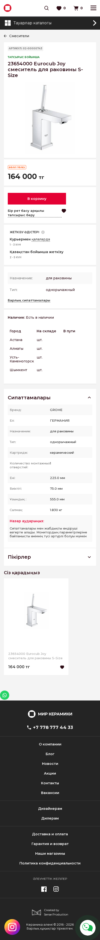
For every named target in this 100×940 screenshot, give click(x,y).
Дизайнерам (50, 809)
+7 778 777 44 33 (53, 727)
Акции (50, 773)
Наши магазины (50, 853)
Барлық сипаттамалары (29, 300)
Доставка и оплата (50, 834)
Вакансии (50, 793)
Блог (50, 754)
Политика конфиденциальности (50, 863)
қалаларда (41, 239)
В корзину (36, 199)
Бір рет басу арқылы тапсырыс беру (26, 213)
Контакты (50, 783)
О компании (50, 744)
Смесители (19, 36)
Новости (50, 764)
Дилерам (50, 818)
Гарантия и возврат (50, 844)
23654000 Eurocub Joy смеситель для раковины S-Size (35, 656)
